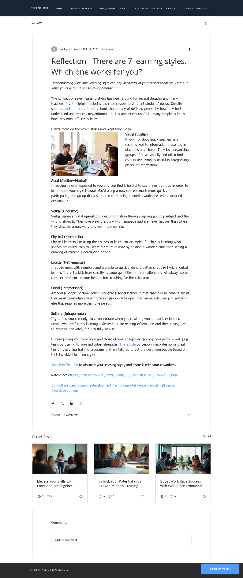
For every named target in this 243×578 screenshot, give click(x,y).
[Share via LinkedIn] (71, 403)
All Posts (37, 23)
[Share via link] (81, 403)
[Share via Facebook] (53, 403)
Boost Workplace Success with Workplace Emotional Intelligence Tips (181, 483)
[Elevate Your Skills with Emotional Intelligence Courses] (59, 459)
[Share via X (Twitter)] (62, 403)
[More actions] (189, 49)
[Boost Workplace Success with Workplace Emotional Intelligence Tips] (183, 459)
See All (207, 436)
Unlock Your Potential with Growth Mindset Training (120, 483)
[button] (206, 23)
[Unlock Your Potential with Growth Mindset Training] (121, 459)
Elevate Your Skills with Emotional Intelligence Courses (55, 483)
